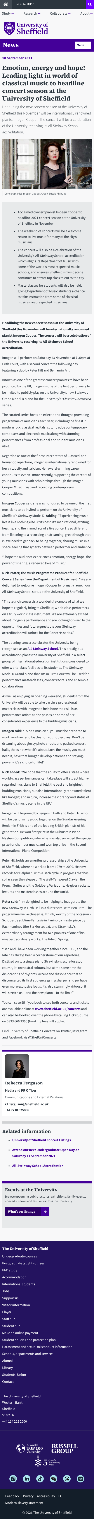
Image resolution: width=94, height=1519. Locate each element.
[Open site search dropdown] (90, 4)
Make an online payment (20, 1333)
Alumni (7, 1360)
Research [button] (30, 13)
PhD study (9, 1270)
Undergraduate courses (19, 1256)
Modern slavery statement (24, 1503)
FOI (60, 1496)
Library (7, 1367)
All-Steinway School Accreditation (37, 1165)
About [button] (84, 13)
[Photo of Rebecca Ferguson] (47, 1067)
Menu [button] (80, 45)
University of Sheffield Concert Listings (41, 1140)
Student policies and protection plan (29, 1340)
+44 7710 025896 (17, 1110)
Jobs (5, 1291)
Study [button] (6, 13)
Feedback (12, 1496)
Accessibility (46, 1496)
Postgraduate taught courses (23, 1263)
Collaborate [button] (58, 13)
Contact (8, 1381)
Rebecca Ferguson (24, 1083)
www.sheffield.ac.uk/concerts (57, 1009)
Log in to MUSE (24, 4)
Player (6, 1312)
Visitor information (16, 1305)
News (11, 44)
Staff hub (9, 1319)
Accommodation (14, 1277)
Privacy (28, 1496)
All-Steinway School (43, 648)
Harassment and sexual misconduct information (37, 1346)
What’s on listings (21, 1211)
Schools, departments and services (27, 1353)
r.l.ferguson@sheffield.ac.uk (27, 1104)
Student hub (11, 1326)
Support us (10, 1298)
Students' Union (14, 1374)
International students (18, 1284)
